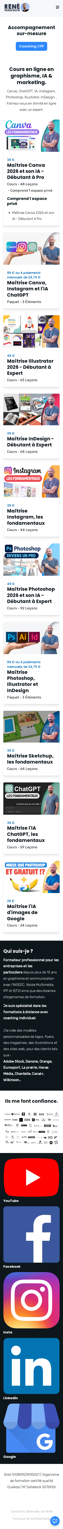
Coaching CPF (31, 46)
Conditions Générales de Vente (31, 1511)
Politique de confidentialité (31, 1519)
